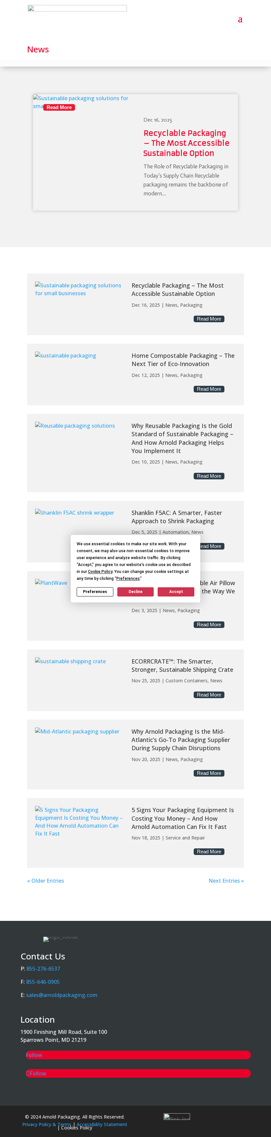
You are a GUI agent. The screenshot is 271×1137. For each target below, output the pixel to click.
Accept (176, 591)
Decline (135, 591)
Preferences (95, 591)
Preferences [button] (128, 578)
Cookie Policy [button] (100, 571)
